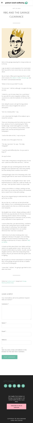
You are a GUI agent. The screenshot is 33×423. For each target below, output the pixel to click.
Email (4, 331)
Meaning (4, 283)
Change (24, 281)
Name (4, 323)
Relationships (10, 283)
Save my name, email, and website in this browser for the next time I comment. (14, 350)
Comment (5, 304)
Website (4, 339)
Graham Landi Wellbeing (16, 3)
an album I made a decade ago (20, 78)
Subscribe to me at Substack (16, 406)
